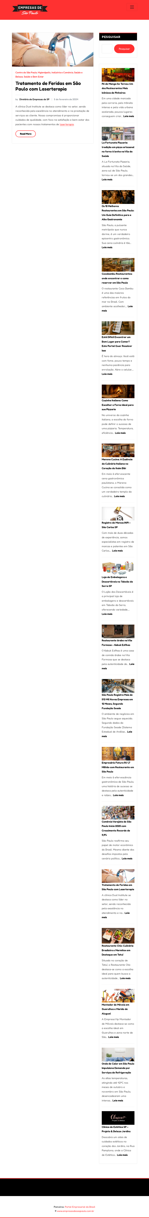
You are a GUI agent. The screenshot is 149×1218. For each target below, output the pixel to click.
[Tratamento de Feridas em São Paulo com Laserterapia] (118, 876)
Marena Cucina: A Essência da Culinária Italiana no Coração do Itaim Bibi (117, 464)
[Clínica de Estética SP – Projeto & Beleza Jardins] (118, 1118)
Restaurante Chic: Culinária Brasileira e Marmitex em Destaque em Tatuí (117, 950)
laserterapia (67, 124)
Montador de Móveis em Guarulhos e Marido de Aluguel (115, 1009)
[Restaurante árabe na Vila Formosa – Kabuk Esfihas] (118, 631)
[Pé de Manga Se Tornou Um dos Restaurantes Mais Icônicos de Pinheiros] (118, 75)
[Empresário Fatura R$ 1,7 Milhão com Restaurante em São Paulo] (118, 753)
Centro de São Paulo (26, 72)
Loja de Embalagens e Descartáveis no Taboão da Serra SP (117, 581)
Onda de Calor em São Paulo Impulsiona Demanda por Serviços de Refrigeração (118, 1068)
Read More (25, 133)
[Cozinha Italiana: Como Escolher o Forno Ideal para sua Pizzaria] (118, 391)
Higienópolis (44, 72)
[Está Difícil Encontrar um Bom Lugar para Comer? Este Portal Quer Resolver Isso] (118, 328)
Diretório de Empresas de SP (32, 99)
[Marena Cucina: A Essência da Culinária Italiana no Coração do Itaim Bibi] (118, 450)
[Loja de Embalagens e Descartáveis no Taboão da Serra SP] (118, 568)
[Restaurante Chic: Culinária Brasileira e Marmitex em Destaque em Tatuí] (118, 936)
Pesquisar (111, 37)
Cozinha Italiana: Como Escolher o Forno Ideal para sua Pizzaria (118, 405)
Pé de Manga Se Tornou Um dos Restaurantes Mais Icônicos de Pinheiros (117, 88)
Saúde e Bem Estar (34, 76)
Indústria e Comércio (62, 72)
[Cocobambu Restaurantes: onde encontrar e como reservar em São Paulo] (118, 265)
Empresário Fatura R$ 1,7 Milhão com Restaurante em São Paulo (118, 767)
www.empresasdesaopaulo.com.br (75, 1210)
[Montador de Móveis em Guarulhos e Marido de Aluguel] (118, 995)
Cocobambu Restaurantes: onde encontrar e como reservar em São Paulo (117, 278)
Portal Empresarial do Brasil (80, 1206)
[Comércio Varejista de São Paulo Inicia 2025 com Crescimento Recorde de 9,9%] (118, 812)
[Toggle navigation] (132, 7)
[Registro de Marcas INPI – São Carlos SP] (118, 513)
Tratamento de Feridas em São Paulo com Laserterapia (48, 86)
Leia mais (128, 116)
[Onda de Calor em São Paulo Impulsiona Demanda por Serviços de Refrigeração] (118, 1054)
